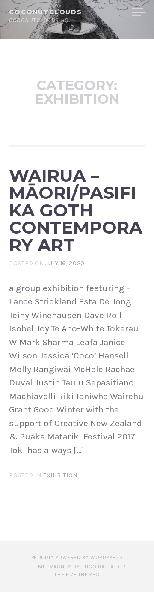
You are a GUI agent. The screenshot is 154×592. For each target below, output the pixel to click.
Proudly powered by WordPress (77, 557)
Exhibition (60, 475)
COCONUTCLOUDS (45, 12)
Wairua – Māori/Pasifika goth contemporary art (75, 210)
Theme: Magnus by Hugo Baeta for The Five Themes (77, 570)
